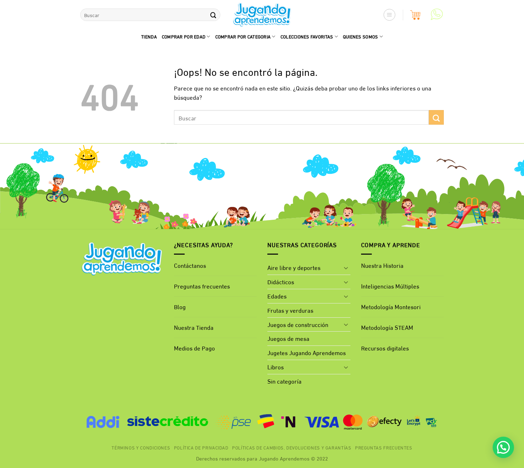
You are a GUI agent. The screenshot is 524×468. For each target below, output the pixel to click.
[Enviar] (213, 15)
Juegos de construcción (297, 324)
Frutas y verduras (290, 310)
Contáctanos (190, 265)
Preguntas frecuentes (202, 285)
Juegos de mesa (288, 338)
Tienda (149, 36)
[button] (390, 15)
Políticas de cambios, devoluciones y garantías (291, 447)
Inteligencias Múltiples (390, 285)
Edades (277, 295)
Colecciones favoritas (307, 36)
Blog (180, 306)
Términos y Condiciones (141, 447)
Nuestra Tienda (194, 327)
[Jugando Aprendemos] (262, 15)
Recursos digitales (385, 347)
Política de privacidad (201, 447)
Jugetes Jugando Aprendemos (306, 352)
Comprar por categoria (243, 36)
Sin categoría (284, 380)
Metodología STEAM (387, 327)
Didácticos (280, 281)
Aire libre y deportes (293, 267)
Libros (275, 366)
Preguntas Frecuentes (383, 447)
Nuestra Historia (382, 265)
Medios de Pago (194, 347)
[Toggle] (346, 267)
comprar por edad (183, 36)
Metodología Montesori (391, 306)
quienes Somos (360, 36)
